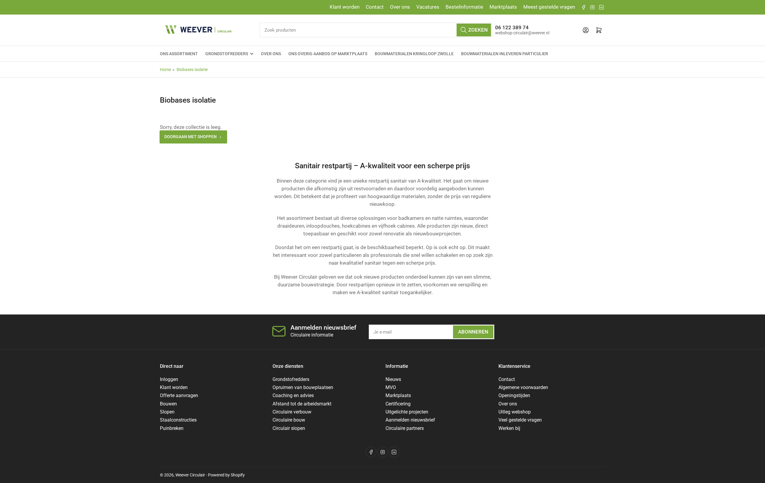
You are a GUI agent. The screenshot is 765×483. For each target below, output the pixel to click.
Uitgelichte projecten (406, 412)
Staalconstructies (178, 420)
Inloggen (169, 379)
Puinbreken (171, 428)
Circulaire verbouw (292, 412)
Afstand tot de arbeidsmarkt (302, 404)
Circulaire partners (404, 428)
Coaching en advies (293, 395)
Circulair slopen (289, 428)
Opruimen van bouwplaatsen (303, 387)
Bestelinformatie (464, 7)
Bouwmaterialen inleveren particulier (504, 53)
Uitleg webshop (514, 412)
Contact (375, 7)
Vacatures (427, 7)
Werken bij (509, 428)
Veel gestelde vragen (520, 420)
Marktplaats (503, 7)
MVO (390, 387)
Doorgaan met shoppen (190, 136)
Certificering (398, 404)
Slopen (167, 412)
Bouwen (168, 404)
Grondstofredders (226, 53)
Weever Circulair (190, 475)
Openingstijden (514, 395)
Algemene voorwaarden (523, 387)
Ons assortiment (179, 53)
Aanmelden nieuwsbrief (410, 420)
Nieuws (393, 379)
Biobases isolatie (192, 69)
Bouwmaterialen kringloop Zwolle (414, 53)
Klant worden (344, 7)
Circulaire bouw (289, 420)
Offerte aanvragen (179, 395)
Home (165, 69)
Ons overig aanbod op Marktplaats (327, 53)
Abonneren (473, 332)
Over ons (400, 7)
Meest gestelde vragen (549, 7)
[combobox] (376, 30)
